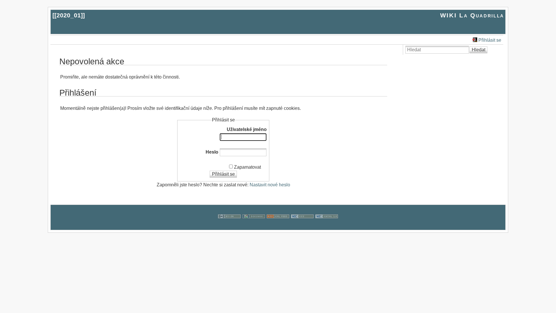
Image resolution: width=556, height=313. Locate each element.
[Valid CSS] (302, 226)
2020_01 (68, 15)
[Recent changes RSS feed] (278, 226)
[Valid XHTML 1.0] (326, 226)
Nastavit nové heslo (270, 184)
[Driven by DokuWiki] (253, 226)
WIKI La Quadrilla (472, 15)
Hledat (478, 49)
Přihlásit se (489, 40)
